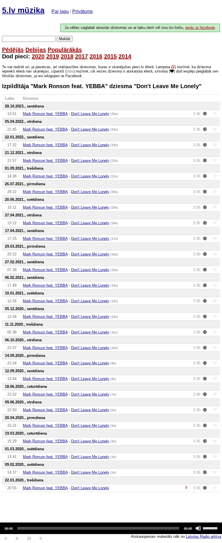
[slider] (211, 527)
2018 (67, 56)
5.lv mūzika (23, 10)
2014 (125, 56)
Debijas (35, 50)
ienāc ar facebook (200, 28)
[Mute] (198, 528)
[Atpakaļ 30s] (6, 538)
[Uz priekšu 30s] (41, 538)
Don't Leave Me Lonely (90, 114)
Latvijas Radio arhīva (203, 536)
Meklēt (64, 39)
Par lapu (60, 11)
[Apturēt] (17, 538)
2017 (81, 56)
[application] (111, 528)
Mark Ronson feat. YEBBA (45, 114)
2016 (96, 56)
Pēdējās (13, 50)
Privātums (82, 11)
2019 (52, 56)
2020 (38, 56)
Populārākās (65, 50)
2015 (110, 56)
